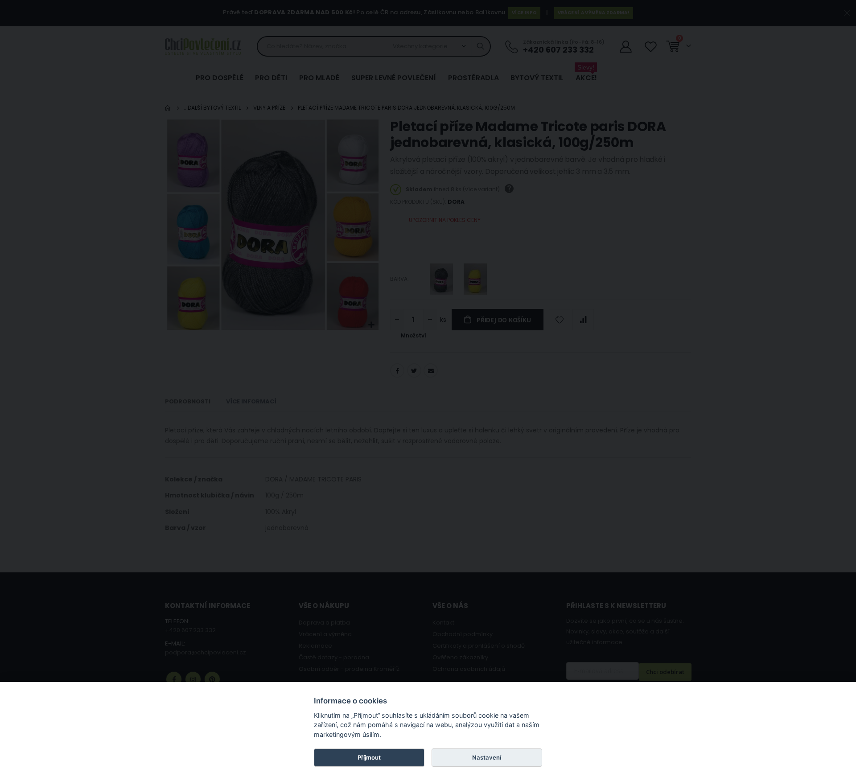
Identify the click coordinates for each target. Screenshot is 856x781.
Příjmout (369, 757)
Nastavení (486, 757)
